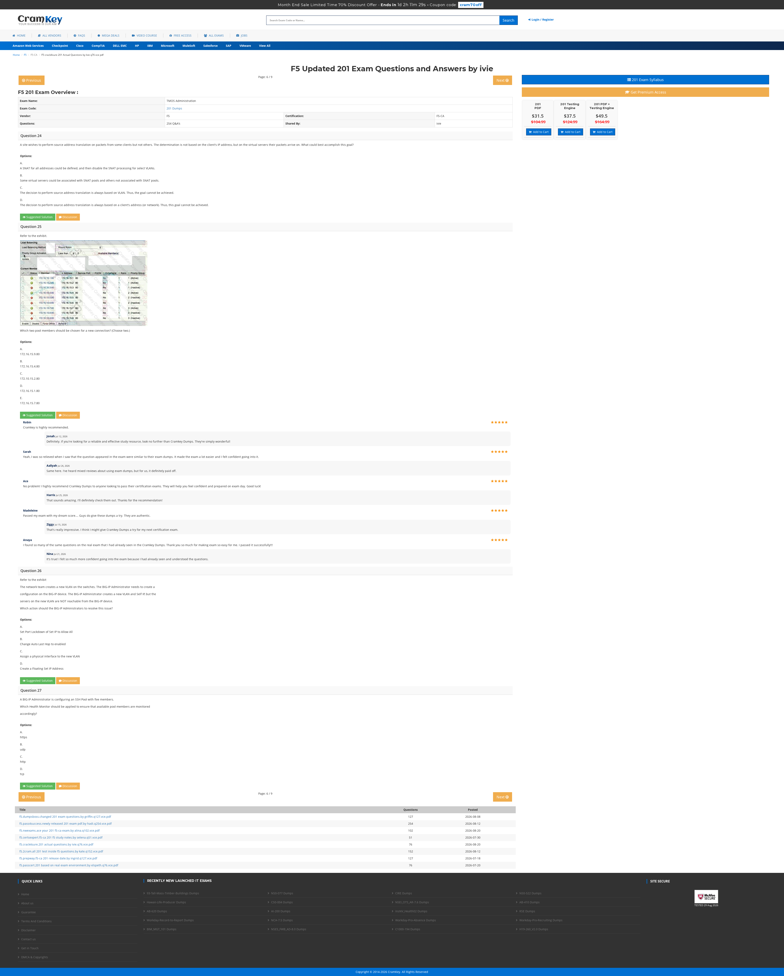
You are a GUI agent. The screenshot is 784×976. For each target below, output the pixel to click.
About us (27, 903)
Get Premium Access (648, 92)
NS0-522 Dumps (530, 893)
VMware (245, 46)
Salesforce (210, 46)
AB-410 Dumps (529, 902)
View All (264, 46)
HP (137, 46)
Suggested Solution (39, 217)
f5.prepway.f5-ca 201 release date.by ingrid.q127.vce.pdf (58, 858)
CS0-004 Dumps (282, 902)
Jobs (243, 35)
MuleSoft (189, 46)
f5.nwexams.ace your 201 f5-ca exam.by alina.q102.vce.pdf (59, 830)
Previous (33, 80)
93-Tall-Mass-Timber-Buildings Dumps (173, 893)
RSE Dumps (527, 911)
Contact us (28, 939)
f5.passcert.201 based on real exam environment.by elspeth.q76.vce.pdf (68, 865)
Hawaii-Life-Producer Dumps (166, 902)
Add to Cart (540, 132)
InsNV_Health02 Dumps (411, 911)
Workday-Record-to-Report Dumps (170, 920)
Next (501, 80)
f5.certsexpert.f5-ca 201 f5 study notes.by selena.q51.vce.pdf (60, 837)
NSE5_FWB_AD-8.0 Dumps (288, 929)
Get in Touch (30, 948)
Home (21, 35)
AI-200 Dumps (280, 911)
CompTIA (98, 46)
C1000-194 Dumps (407, 929)
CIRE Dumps (403, 893)
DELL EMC (120, 46)
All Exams (216, 35)
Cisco (80, 46)
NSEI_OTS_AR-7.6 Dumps (412, 902)
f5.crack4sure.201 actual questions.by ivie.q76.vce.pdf (56, 844)
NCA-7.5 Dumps (282, 920)
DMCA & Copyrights (34, 957)
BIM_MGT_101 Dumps (161, 929)
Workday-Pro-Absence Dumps (415, 920)
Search (508, 20)
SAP (228, 46)
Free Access (182, 35)
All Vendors (51, 35)
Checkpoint (60, 46)
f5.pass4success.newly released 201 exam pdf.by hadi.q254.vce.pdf (65, 823)
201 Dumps (174, 108)
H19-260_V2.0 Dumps (533, 929)
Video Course (146, 35)
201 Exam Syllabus (647, 79)
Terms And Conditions (36, 921)
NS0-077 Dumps (282, 893)
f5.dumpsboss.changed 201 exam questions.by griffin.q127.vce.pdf (65, 817)
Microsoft (167, 46)
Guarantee (28, 912)
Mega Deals (110, 35)
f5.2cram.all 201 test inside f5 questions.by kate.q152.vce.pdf (61, 851)
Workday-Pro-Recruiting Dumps (540, 920)
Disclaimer (28, 930)
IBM (150, 46)
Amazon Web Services (28, 46)
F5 (25, 55)
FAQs (81, 35)
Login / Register (542, 19)
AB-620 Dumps (157, 911)
